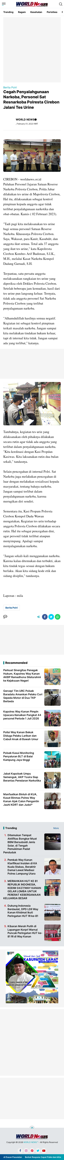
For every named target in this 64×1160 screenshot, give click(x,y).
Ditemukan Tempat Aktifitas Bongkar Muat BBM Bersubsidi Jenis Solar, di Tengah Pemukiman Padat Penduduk (20, 843)
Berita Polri (10, 87)
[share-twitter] (51, 617)
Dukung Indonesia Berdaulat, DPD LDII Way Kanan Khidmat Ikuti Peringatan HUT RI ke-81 (23, 911)
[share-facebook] (45, 617)
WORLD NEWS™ (30, 1142)
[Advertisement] (32, 49)
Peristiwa (52, 12)
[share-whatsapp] (57, 617)
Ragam (22, 12)
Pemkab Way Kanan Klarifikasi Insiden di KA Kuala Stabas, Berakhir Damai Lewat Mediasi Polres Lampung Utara (22, 866)
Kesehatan (36, 12)
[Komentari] (5, 617)
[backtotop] (32, 1128)
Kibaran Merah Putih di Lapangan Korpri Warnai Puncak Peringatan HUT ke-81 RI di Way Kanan (25, 931)
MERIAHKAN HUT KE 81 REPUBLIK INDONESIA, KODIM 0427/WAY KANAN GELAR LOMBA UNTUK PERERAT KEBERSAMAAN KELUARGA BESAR (22, 889)
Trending (8, 12)
